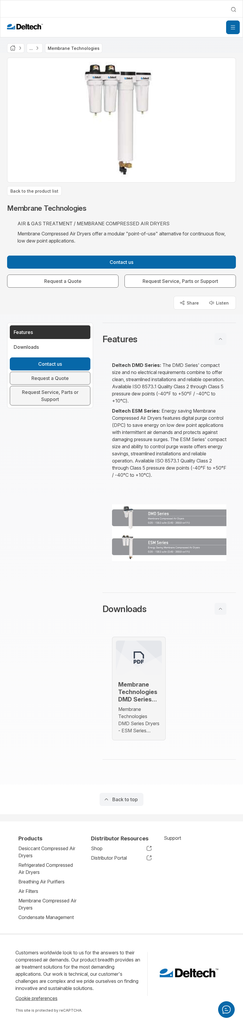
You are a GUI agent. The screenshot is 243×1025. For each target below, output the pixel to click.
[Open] (233, 27)
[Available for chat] (226, 1009)
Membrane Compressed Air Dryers (47, 904)
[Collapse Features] (220, 339)
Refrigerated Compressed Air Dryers (45, 868)
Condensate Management (46, 917)
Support (172, 838)
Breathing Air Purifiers (41, 882)
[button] (169, 339)
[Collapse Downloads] (220, 609)
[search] (233, 9)
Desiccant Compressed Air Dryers (46, 851)
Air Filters (28, 891)
